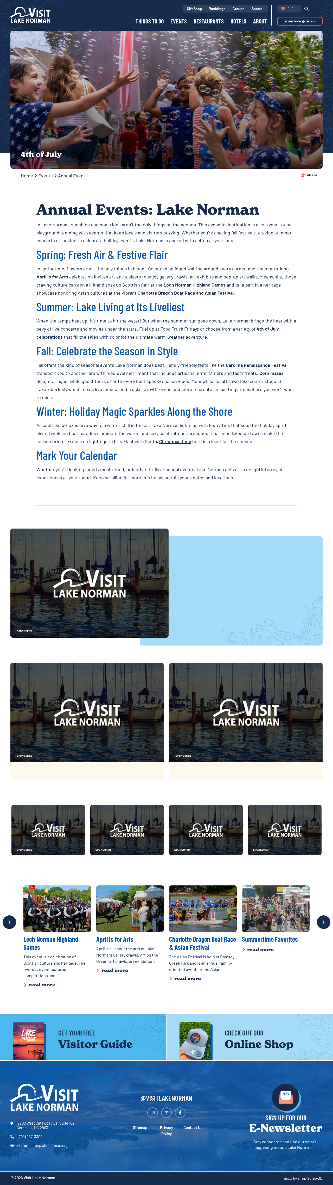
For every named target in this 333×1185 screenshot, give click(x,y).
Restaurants (208, 22)
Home (27, 176)
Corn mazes (271, 373)
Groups (238, 9)
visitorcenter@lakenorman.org (42, 1146)
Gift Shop (194, 9)
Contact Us (192, 1128)
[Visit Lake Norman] (30, 15)
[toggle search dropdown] (305, 9)
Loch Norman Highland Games (195, 285)
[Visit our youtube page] (166, 1112)
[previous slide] (9, 922)
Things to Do (150, 22)
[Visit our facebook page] (180, 1112)
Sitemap (140, 1128)
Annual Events (73, 176)
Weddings (217, 9)
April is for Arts (52, 277)
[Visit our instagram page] (152, 1112)
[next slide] (323, 922)
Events (178, 22)
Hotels (238, 22)
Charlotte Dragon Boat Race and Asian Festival (186, 293)
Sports (257, 9)
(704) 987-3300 (29, 1137)
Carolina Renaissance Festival (256, 365)
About (260, 22)
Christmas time (175, 442)
